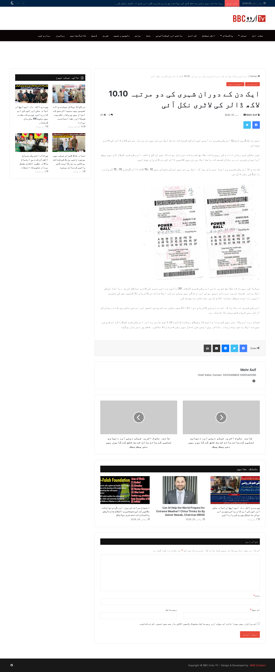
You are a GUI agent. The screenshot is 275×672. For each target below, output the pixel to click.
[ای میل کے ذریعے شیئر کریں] (216, 348)
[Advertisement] (137, 54)
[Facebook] (256, 125)
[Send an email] (245, 114)
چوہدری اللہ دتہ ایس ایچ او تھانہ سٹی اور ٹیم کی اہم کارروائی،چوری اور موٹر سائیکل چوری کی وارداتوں (236, 511)
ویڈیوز (60, 35)
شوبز (105, 35)
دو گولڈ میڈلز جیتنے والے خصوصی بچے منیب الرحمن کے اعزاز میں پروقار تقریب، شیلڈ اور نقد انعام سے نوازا (69, 114)
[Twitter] (247, 125)
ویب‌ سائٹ (171, 609)
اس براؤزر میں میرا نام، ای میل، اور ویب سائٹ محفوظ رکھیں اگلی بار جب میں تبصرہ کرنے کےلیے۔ (198, 623)
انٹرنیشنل (208, 35)
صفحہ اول (257, 35)
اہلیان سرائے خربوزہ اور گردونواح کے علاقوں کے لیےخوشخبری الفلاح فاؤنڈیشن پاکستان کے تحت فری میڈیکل (126, 511)
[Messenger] (225, 348)
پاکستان (228, 35)
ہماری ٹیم (44, 35)
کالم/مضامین (78, 35)
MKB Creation (257, 665)
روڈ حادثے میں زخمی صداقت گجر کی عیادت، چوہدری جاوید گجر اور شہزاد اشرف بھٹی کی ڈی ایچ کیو (163, 3)
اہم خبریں (241, 76)
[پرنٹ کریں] (207, 348)
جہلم (244, 35)
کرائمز (192, 35)
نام (256, 595)
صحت (148, 35)
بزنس (138, 35)
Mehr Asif (251, 114)
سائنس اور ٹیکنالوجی (169, 35)
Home (254, 76)
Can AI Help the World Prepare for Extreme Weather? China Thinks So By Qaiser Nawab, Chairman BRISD (180, 511)
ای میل (255, 609)
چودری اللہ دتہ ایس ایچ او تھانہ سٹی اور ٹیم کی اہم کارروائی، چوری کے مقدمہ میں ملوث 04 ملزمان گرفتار (31, 114)
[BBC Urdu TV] (249, 18)
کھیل (94, 35)
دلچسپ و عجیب (122, 35)
